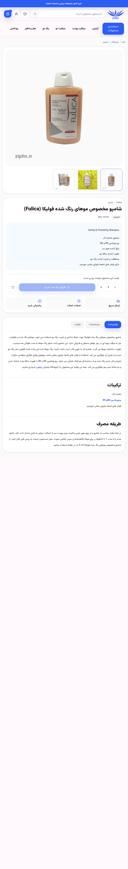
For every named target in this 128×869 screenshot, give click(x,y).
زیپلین (39, 367)
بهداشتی (14, 29)
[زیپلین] (115, 14)
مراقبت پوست (79, 29)
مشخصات (94, 324)
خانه (123, 42)
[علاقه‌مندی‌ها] (25, 14)
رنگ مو (46, 29)
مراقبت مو (61, 29)
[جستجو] (35, 14)
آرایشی (95, 29)
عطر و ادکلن (30, 29)
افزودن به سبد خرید (55, 287)
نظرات (77, 324)
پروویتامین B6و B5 (112, 400)
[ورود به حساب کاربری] (16, 14)
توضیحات (113, 324)
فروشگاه (115, 42)
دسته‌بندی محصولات (113, 29)
